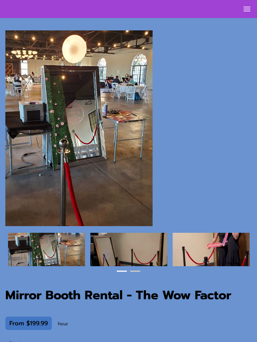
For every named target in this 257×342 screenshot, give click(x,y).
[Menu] (247, 9)
